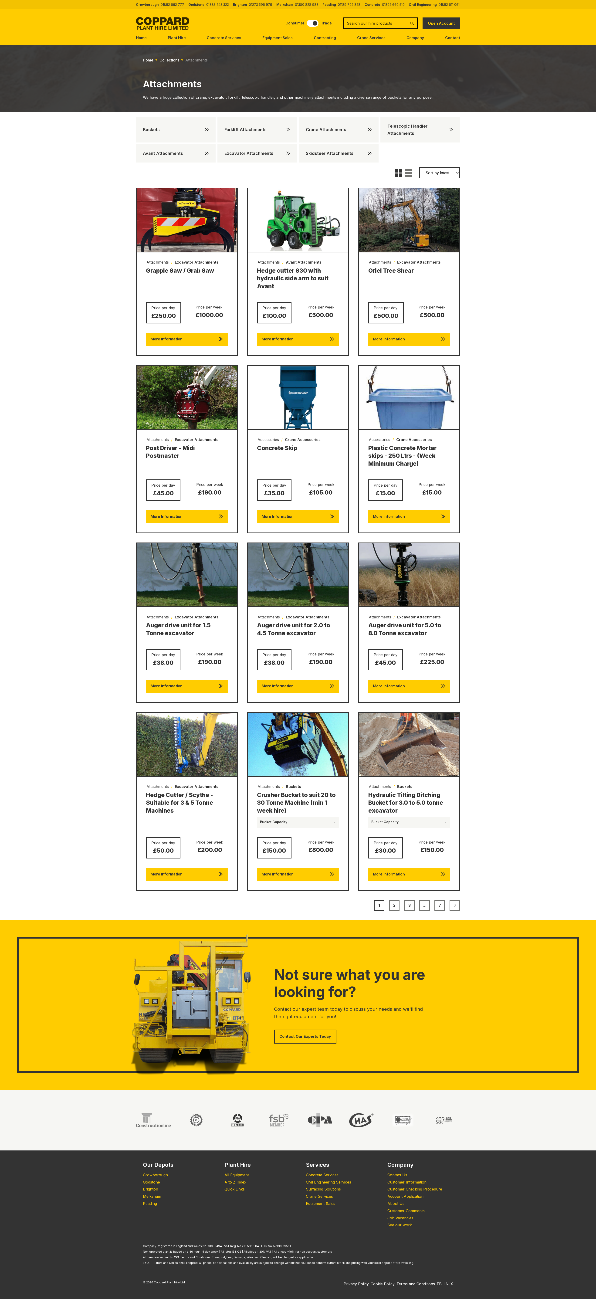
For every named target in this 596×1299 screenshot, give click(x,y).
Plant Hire (177, 37)
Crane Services (371, 37)
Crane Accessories (303, 439)
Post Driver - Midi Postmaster (170, 451)
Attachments (157, 262)
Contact (452, 37)
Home (141, 37)
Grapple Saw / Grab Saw (180, 270)
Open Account (441, 23)
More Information (167, 339)
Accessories (268, 439)
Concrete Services (224, 37)
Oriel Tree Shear (391, 270)
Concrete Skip (277, 447)
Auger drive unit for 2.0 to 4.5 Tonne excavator (293, 629)
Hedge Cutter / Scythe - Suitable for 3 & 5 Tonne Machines (179, 802)
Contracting (325, 37)
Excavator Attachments (196, 262)
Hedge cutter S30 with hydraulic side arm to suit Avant (292, 278)
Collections (169, 60)
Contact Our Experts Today (305, 1036)
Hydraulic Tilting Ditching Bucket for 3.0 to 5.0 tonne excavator (405, 802)
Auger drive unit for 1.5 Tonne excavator (178, 629)
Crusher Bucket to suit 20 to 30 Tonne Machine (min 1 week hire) (296, 802)
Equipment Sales (277, 37)
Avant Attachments (304, 262)
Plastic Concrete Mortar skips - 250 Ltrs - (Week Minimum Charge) (402, 455)
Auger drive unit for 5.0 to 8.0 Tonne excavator (404, 629)
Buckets (293, 786)
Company (415, 37)
